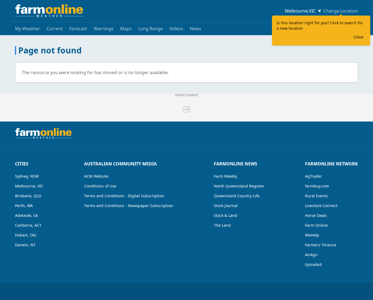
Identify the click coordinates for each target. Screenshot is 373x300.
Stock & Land (225, 215)
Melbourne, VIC (29, 186)
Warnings (104, 29)
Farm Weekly (225, 176)
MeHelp (312, 235)
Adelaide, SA (26, 215)
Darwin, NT (25, 244)
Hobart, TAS (25, 235)
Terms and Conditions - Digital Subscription (124, 195)
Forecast (78, 29)
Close (358, 37)
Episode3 (313, 264)
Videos (176, 29)
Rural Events (316, 195)
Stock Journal (226, 205)
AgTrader (313, 176)
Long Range (150, 29)
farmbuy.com (317, 186)
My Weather (27, 29)
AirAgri (311, 254)
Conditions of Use (100, 186)
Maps (126, 29)
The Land (222, 225)
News (195, 29)
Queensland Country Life (236, 195)
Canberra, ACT (28, 225)
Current (55, 29)
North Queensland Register (239, 186)
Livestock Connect (321, 205)
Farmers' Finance (320, 244)
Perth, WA (24, 205)
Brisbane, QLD (28, 195)
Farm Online (316, 225)
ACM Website (96, 176)
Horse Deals (316, 215)
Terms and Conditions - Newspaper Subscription (128, 205)
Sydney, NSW (27, 176)
